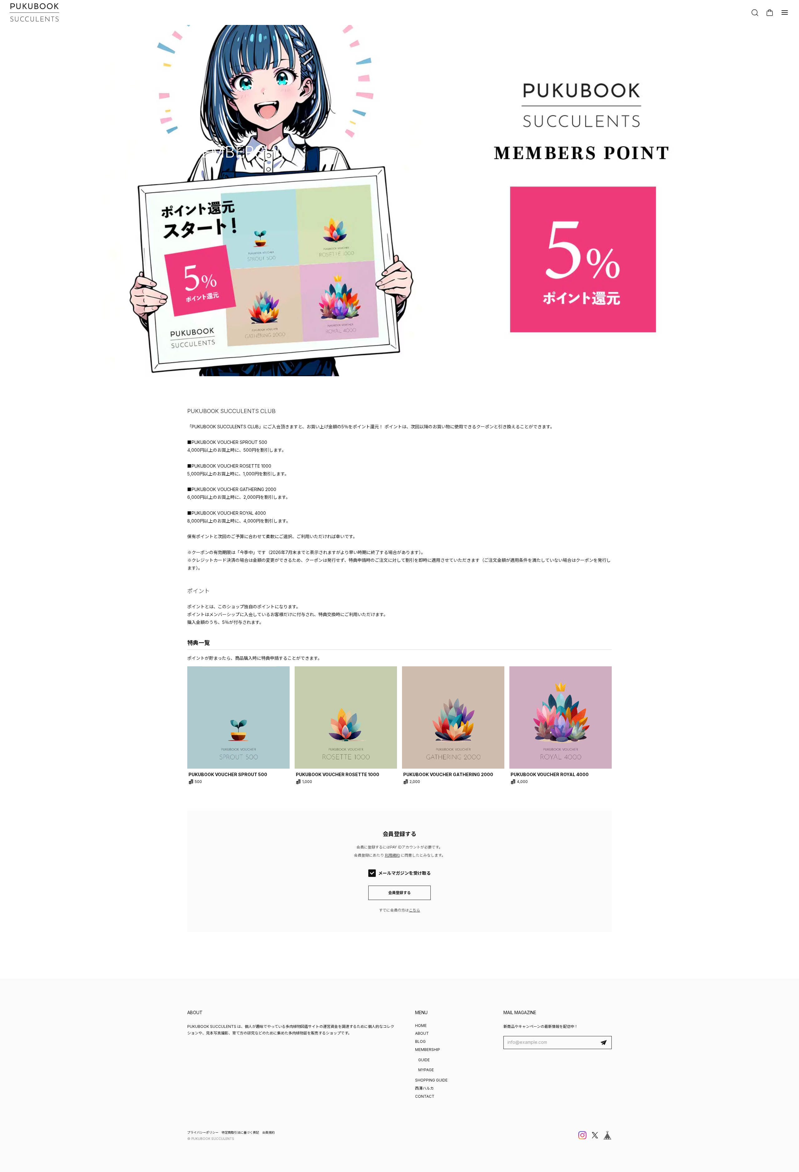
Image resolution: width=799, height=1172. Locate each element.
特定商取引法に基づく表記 (240, 1132)
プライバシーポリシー (202, 1132)
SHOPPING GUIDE (431, 1080)
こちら (414, 910)
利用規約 (392, 855)
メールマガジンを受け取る (404, 873)
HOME (421, 1025)
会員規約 (268, 1132)
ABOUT (422, 1033)
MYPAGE (426, 1069)
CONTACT (424, 1096)
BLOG (420, 1041)
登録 (603, 1042)
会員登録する (399, 892)
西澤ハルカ (424, 1088)
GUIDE (424, 1060)
